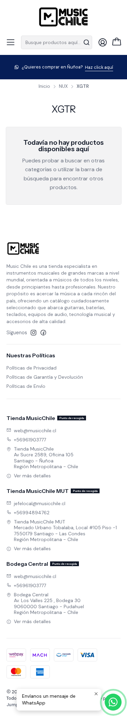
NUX (63, 86)
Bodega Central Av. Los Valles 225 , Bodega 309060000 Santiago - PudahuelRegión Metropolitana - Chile (49, 604)
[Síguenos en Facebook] (43, 332)
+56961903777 (30, 440)
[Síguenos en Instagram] (33, 332)
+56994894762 (31, 513)
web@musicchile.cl (35, 430)
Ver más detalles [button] (32, 476)
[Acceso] (102, 42)
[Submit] (86, 42)
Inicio (44, 86)
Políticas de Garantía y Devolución (44, 377)
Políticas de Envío (25, 386)
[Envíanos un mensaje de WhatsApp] (113, 702)
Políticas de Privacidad (31, 368)
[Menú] (10, 42)
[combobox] (56, 42)
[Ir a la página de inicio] (63, 17)
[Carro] (116, 42)
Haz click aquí (99, 67)
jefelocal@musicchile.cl (39, 503)
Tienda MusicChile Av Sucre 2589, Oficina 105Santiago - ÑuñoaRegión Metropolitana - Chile (46, 458)
